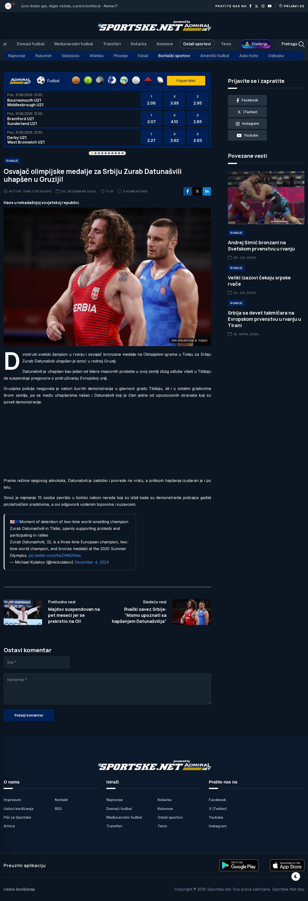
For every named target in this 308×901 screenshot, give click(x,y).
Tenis (226, 43)
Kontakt (61, 799)
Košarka (139, 43)
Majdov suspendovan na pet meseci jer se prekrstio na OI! (74, 615)
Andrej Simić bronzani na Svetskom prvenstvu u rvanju (261, 245)
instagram (250, 123)
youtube (251, 135)
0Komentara (135, 191)
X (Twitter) (218, 808)
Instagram (218, 826)
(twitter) (250, 112)
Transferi (112, 43)
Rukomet (43, 55)
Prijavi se (294, 6)
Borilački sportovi (174, 55)
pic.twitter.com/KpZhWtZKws (55, 555)
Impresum (12, 799)
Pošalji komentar (28, 715)
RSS (58, 808)
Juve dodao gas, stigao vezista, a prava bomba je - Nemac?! (69, 6)
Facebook (217, 799)
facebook (250, 100)
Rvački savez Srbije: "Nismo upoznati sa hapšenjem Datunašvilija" (139, 615)
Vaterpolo (70, 55)
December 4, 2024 (92, 562)
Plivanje (121, 55)
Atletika (96, 55)
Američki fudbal (214, 55)
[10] (8, 6)
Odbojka (276, 55)
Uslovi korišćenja (18, 808)
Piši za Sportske (17, 817)
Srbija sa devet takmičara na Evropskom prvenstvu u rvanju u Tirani (264, 319)
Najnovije (16, 55)
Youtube (216, 817)
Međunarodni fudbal (73, 43)
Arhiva (9, 826)
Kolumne (165, 43)
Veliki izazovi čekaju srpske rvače (259, 280)
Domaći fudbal (30, 43)
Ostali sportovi (197, 43)
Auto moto (248, 55)
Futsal (143, 55)
